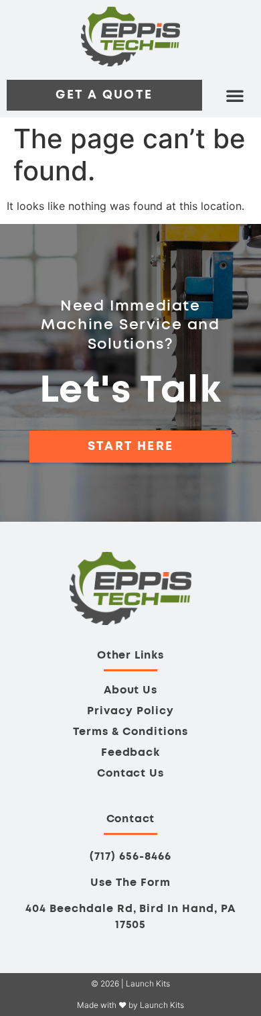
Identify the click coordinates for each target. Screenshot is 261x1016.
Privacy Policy (130, 710)
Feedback (131, 752)
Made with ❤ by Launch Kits (130, 1005)
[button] (235, 95)
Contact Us (131, 773)
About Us (131, 690)
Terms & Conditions (130, 731)
